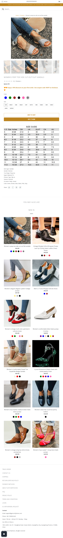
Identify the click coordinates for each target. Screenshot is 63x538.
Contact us (6, 473)
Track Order (6, 469)
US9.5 (51, 105)
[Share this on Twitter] (8, 187)
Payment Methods (8, 484)
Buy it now (31, 119)
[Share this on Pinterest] (16, 187)
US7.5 (31, 105)
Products (22, 15)
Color (5, 94)
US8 (36, 105)
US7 (26, 105)
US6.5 (21, 105)
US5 (6, 105)
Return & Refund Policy (10, 480)
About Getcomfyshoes (10, 488)
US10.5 (11, 108)
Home (17, 15)
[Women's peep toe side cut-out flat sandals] (31, 38)
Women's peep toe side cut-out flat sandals (24, 77)
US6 (16, 105)
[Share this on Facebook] (12, 187)
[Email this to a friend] (20, 187)
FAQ (3, 492)
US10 (6, 108)
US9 (46, 105)
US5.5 (10, 105)
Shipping (5, 477)
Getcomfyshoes (11, 531)
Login (4, 503)
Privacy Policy (7, 495)
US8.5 (41, 105)
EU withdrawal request (10, 507)
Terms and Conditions (10, 499)
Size (5, 101)
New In (31, 210)
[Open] (4, 534)
